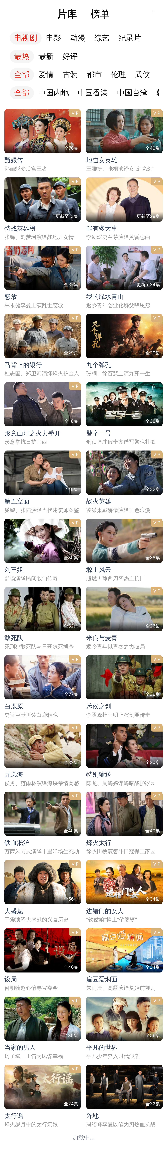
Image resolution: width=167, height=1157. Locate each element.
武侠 (142, 74)
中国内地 (53, 93)
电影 (53, 38)
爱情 (46, 74)
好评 (70, 56)
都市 (94, 74)
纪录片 (129, 38)
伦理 (118, 74)
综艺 (102, 38)
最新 (46, 56)
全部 (21, 74)
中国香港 (93, 93)
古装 (70, 74)
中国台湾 (132, 93)
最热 (21, 56)
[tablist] (83, 13)
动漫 (77, 38)
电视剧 (25, 38)
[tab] (67, 13)
